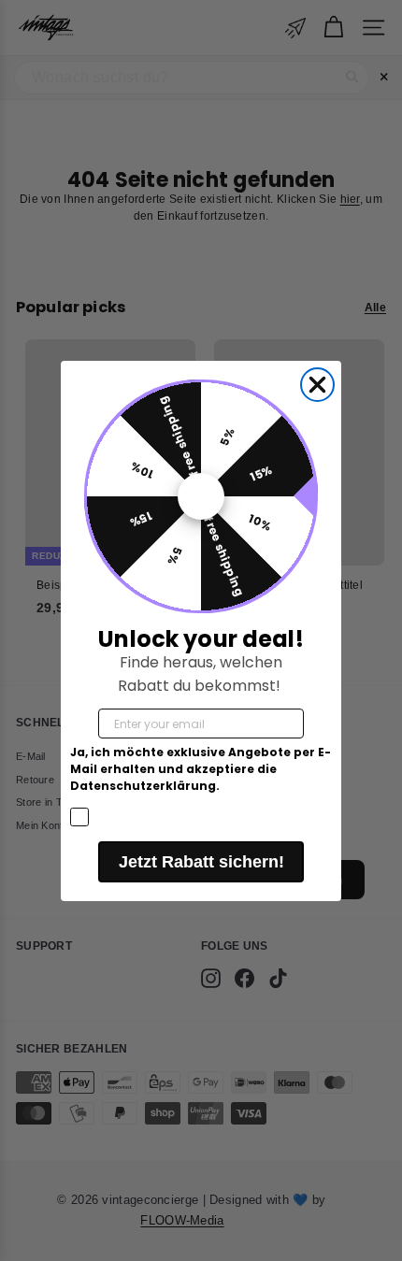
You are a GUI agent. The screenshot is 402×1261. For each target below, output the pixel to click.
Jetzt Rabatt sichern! (201, 862)
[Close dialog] (317, 384)
